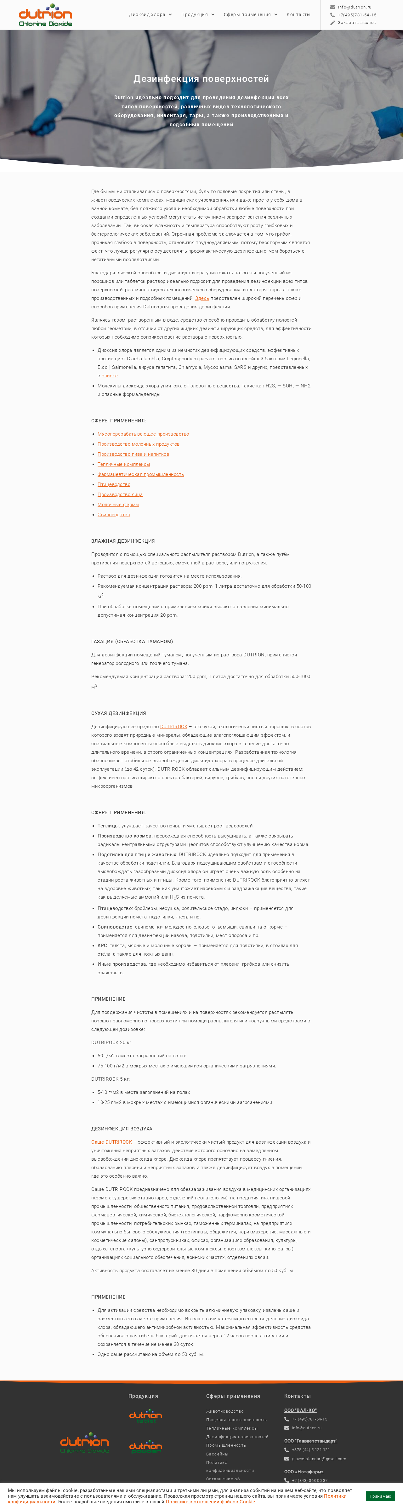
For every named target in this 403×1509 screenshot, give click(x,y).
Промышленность (226, 1445)
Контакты (299, 14)
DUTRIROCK (174, 726)
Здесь (202, 298)
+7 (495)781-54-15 (309, 1419)
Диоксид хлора (147, 14)
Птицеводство (114, 484)
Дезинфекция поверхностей (237, 1436)
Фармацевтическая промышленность (141, 474)
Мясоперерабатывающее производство (143, 434)
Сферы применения (247, 14)
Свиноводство (114, 514)
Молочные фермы (118, 504)
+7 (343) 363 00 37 (310, 1480)
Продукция (194, 14)
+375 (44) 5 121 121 (311, 1449)
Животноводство (225, 1411)
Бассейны (217, 1454)
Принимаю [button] (380, 1496)
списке (110, 376)
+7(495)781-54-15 (357, 15)
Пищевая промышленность (236, 1419)
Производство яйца (120, 494)
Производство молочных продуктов (139, 444)
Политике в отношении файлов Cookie (210, 1502)
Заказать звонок (357, 22)
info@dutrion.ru (355, 7)
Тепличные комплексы (124, 464)
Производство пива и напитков (133, 454)
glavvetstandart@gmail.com (319, 1458)
